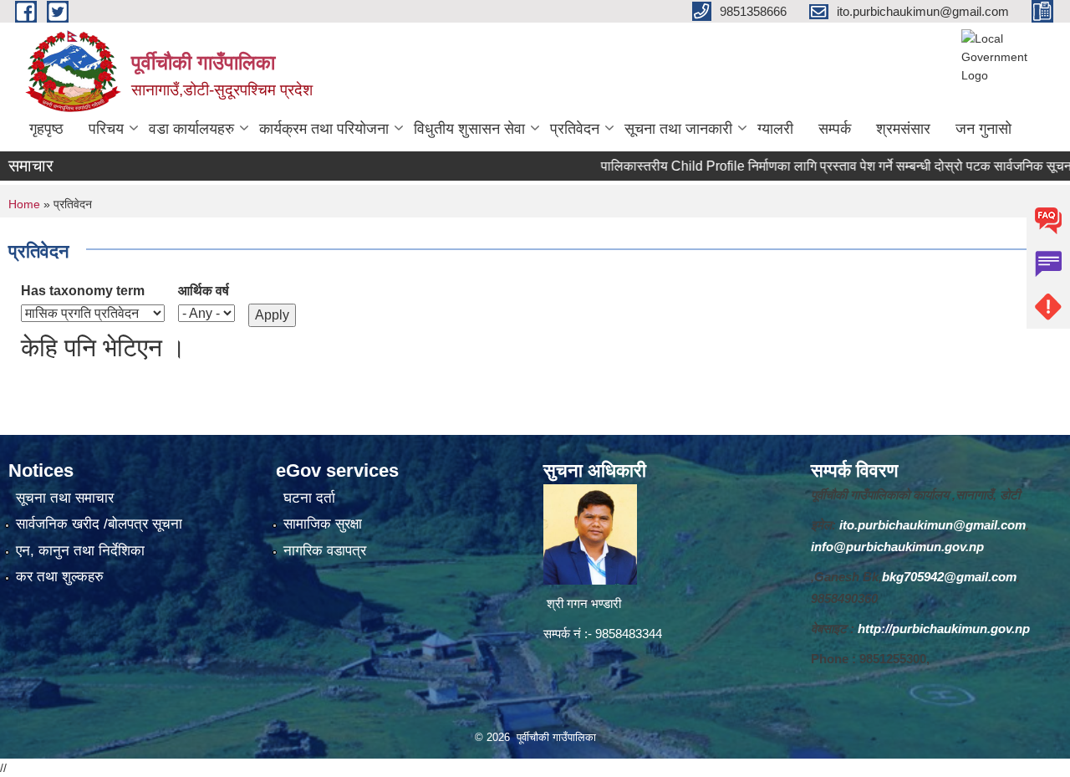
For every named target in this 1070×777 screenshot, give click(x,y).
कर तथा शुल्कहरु (60, 577)
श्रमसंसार (903, 128)
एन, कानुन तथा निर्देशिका (80, 551)
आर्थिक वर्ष (203, 291)
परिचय (106, 128)
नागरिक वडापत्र (324, 551)
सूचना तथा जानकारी (678, 128)
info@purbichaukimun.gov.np (897, 546)
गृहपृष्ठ (46, 128)
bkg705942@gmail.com (949, 577)
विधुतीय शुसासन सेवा (469, 128)
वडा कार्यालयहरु (191, 128)
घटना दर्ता (309, 498)
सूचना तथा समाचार (65, 498)
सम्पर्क (834, 128)
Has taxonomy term (83, 291)
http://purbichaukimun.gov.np (944, 628)
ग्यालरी (775, 128)
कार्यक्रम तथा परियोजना (324, 128)
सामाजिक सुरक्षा (322, 524)
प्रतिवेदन (574, 128)
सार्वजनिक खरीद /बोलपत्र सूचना (99, 524)
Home (24, 204)
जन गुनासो (983, 128)
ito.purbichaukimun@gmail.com (932, 525)
